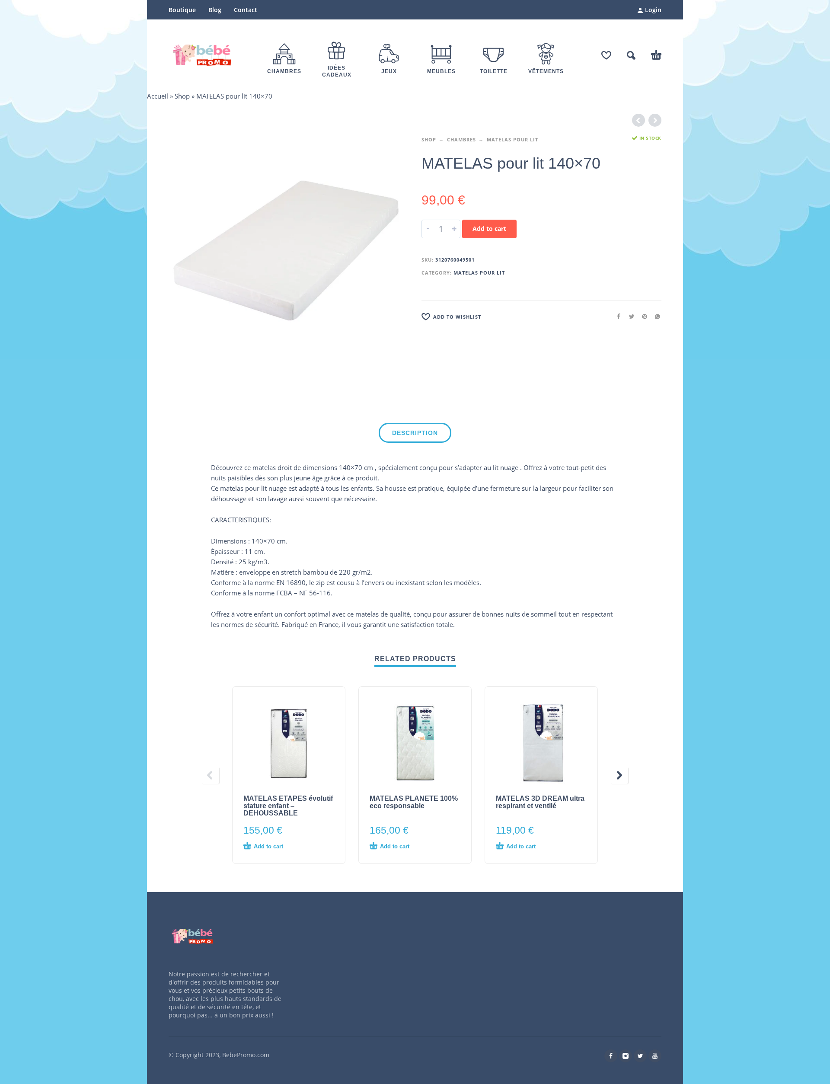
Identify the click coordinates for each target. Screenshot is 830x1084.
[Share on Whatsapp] (654, 316)
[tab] (415, 434)
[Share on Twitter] (628, 316)
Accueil (157, 96)
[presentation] (210, 775)
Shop (182, 96)
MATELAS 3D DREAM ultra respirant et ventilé (540, 802)
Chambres (461, 139)
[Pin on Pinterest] (641, 316)
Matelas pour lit (512, 139)
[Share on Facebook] (616, 316)
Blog (214, 10)
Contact (245, 10)
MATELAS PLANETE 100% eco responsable (414, 802)
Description (415, 432)
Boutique (182, 10)
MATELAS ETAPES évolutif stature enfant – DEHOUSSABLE (288, 806)
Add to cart (489, 228)
